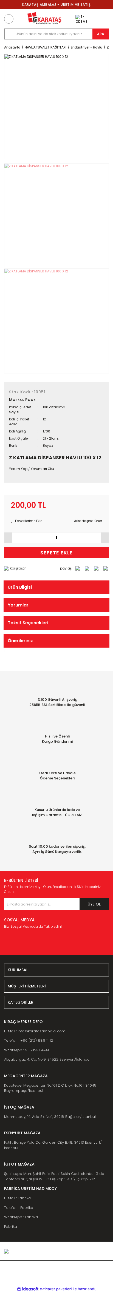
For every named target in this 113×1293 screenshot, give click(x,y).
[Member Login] (92, 19)
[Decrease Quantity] (8, 537)
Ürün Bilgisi (20, 587)
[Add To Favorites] (26, 521)
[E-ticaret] (56, 1289)
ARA (100, 34)
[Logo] (44, 19)
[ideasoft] (28, 1289)
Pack (30, 399)
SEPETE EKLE (56, 552)
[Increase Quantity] (105, 537)
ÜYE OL (94, 904)
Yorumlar (18, 605)
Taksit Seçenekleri (28, 623)
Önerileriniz (20, 640)
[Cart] (104, 19)
